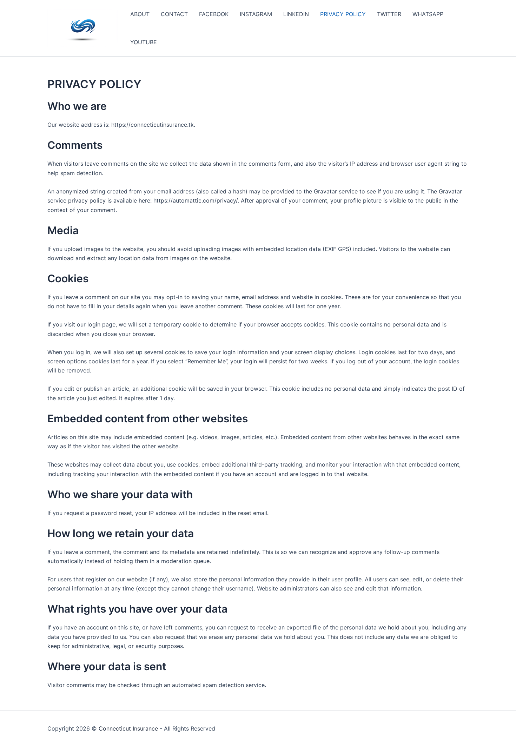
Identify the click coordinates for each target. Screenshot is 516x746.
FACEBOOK (214, 14)
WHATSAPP (427, 14)
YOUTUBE (143, 42)
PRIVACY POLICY (343, 14)
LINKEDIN (296, 14)
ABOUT (140, 14)
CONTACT (174, 14)
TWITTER (389, 14)
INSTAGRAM (256, 14)
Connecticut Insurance (128, 728)
